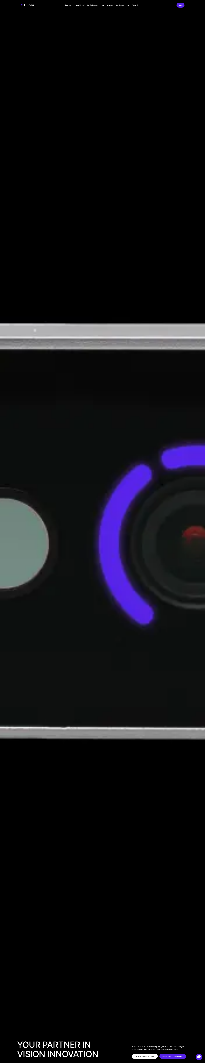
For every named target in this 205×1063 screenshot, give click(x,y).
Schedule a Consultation (172, 1056)
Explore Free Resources (144, 1056)
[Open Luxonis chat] (199, 1057)
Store (181, 5)
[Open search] (173, 5)
